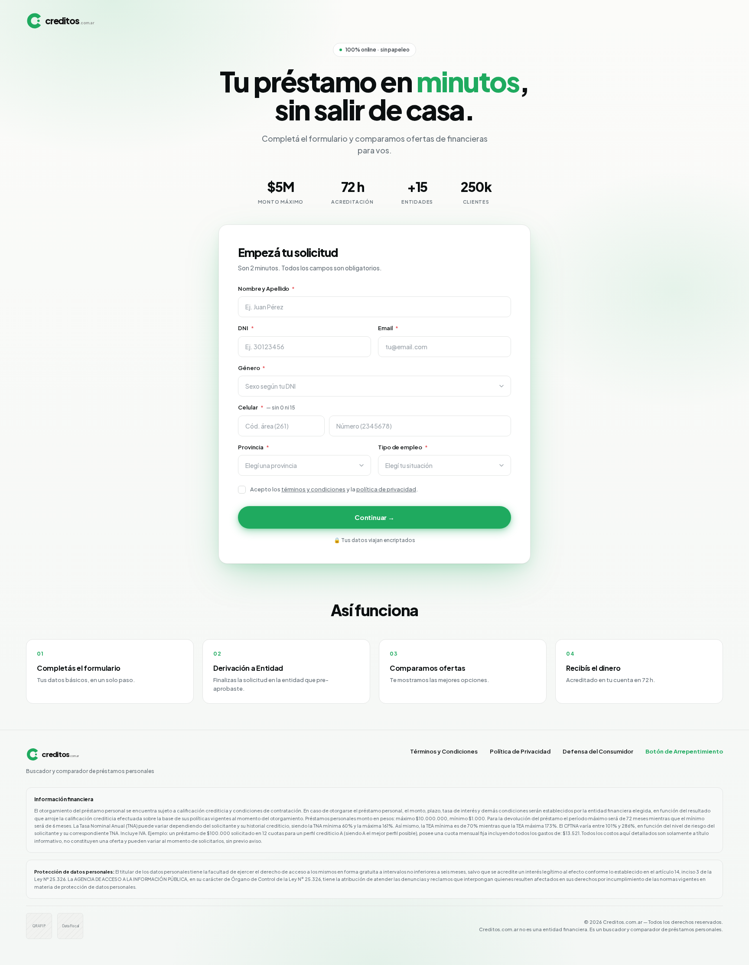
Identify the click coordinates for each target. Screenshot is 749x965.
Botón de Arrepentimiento (684, 751)
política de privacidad (386, 489)
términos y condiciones (313, 489)
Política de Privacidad (520, 751)
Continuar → (374, 517)
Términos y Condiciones (444, 751)
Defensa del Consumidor (598, 751)
